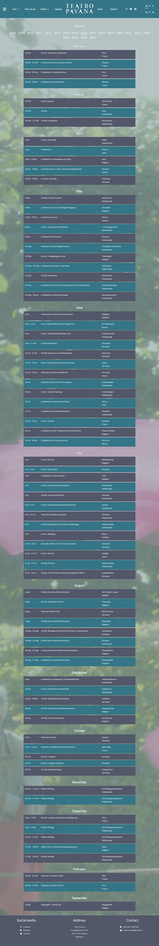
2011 (39, 33)
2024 (66, 37)
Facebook (26, 930)
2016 (84, 33)
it (149, 12)
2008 (12, 33)
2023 (146, 33)
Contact (113, 9)
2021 (128, 33)
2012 (48, 33)
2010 (30, 33)
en (147, 5)
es (153, 12)
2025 (75, 37)
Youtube (27, 934)
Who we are (30, 9)
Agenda (58, 9)
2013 (57, 33)
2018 (102, 33)
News (100, 9)
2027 (93, 37)
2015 (75, 33)
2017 (93, 33)
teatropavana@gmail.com (132, 930)
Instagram (26, 927)
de (146, 12)
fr (153, 5)
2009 (21, 33)
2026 (84, 37)
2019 (111, 33)
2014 (66, 33)
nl (150, 5)
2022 (137, 33)
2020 (120, 33)
